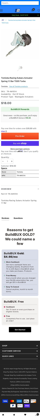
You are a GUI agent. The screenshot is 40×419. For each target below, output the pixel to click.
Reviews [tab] (5, 218)
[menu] (1, 10)
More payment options (20, 149)
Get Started (20, 330)
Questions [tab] (18, 218)
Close (38, 15)
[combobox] (20, 3)
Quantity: (5, 157)
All (3, 20)
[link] (3, 415)
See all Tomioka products (18, 86)
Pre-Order (20, 136)
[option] (20, 43)
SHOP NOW (24, 15)
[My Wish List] (39, 10)
